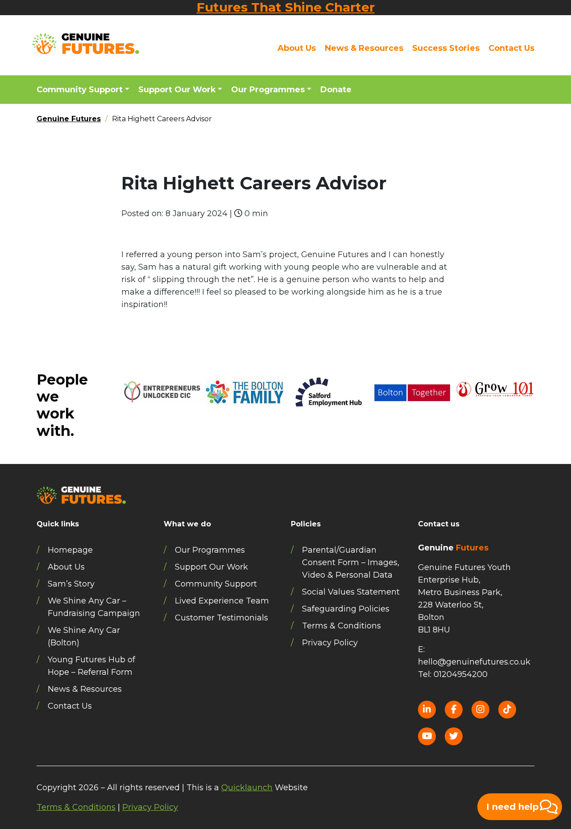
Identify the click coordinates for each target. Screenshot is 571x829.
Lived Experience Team (222, 601)
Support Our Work (177, 89)
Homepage (70, 550)
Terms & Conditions (341, 626)
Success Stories (446, 48)
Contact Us (511, 48)
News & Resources (364, 48)
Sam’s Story (71, 584)
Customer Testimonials (221, 618)
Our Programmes (268, 89)
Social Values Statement (351, 592)
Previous (114, 414)
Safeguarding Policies (345, 609)
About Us (296, 48)
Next (541, 414)
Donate (336, 89)
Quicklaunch (247, 787)
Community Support (80, 89)
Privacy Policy (330, 643)
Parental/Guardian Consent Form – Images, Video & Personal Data (350, 562)
